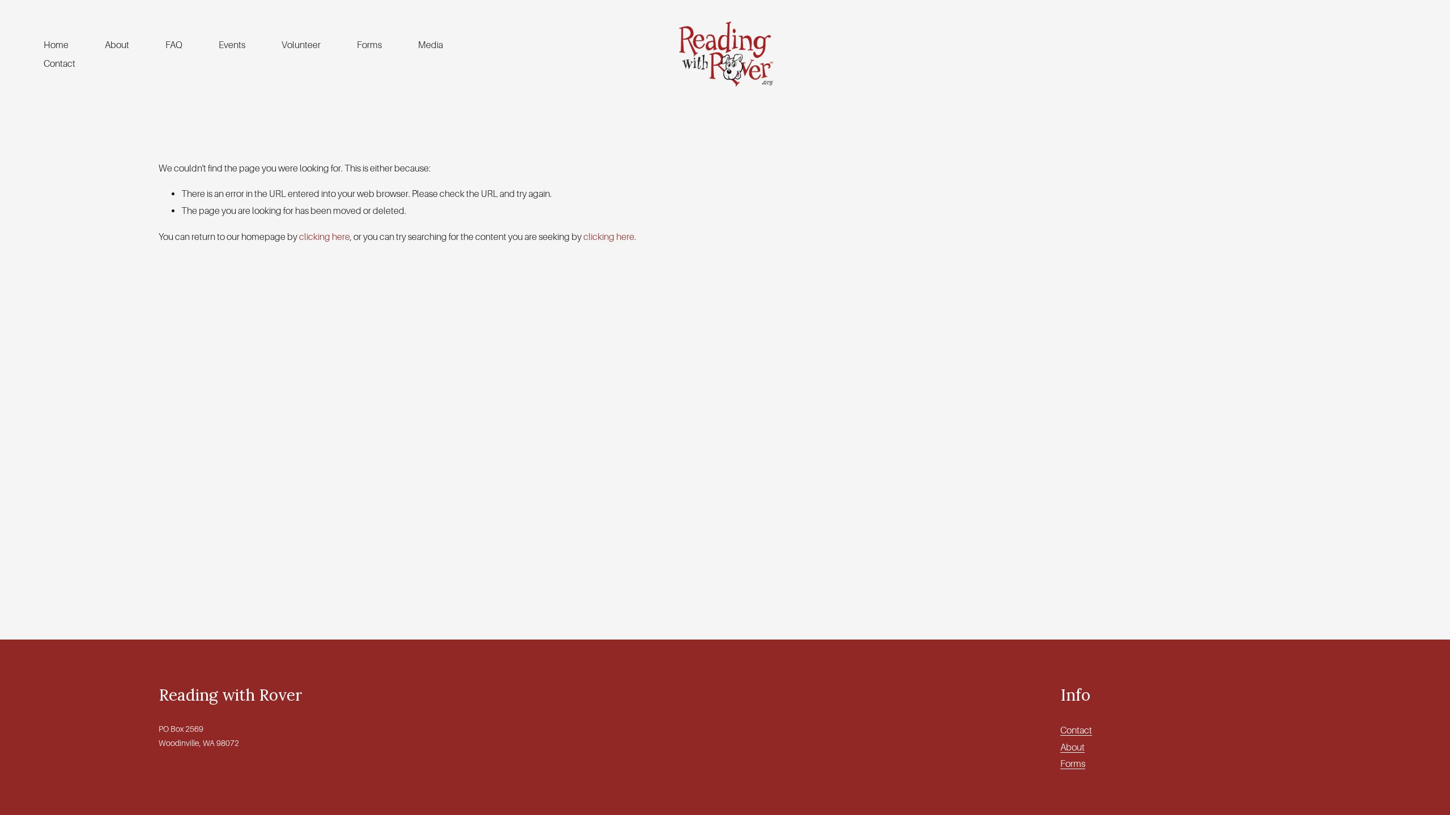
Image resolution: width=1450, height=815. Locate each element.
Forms (369, 45)
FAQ (173, 45)
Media (430, 45)
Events (232, 45)
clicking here (324, 236)
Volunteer (301, 45)
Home (56, 45)
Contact (59, 63)
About (117, 45)
